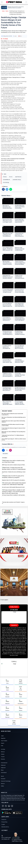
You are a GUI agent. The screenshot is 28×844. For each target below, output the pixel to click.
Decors (11, 176)
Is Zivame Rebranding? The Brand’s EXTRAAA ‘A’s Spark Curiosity (8, 291)
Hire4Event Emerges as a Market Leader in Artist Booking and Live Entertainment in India (8, 333)
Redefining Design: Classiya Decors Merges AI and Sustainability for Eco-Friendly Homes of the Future (17, 13)
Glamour (3, 751)
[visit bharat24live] (14, 552)
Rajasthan (3, 738)
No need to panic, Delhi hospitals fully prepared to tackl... (13, 487)
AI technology (6, 182)
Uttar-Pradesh (4, 740)
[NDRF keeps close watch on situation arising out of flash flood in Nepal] (14, 461)
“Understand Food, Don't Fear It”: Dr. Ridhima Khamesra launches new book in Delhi (19, 235)
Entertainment (4, 762)
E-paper (3, 824)
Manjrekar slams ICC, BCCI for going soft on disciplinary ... (14, 480)
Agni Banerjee (18, 176)
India (2, 745)
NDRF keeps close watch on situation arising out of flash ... (14, 464)
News (7, 11)
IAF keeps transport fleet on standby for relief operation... (14, 495)
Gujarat (2, 743)
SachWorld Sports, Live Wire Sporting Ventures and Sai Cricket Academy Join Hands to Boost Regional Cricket (20, 389)
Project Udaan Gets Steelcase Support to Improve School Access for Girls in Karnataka (19, 221)
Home (3, 11)
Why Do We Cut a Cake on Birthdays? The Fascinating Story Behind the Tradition (7, 235)
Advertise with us (5, 826)
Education (3, 778)
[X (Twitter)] (6, 450)
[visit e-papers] (4, 601)
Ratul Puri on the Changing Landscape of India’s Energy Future (19, 249)
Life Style (3, 749)
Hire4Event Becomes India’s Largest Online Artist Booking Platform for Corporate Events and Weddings (20, 207)
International (3, 772)
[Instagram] (10, 450)
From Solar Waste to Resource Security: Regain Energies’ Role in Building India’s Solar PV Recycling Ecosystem (8, 305)
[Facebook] (3, 450)
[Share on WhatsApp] (10, 189)
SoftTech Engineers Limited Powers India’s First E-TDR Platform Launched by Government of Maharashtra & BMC (20, 319)
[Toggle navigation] (2, 2)
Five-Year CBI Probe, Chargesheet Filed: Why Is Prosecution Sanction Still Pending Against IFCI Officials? (20, 347)
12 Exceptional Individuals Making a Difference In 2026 (19, 361)
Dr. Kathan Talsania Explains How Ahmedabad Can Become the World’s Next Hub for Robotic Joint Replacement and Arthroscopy (8, 347)
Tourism (3, 756)
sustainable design (17, 179)
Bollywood (3, 765)
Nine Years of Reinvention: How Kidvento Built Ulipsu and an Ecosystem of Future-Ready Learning (8, 207)
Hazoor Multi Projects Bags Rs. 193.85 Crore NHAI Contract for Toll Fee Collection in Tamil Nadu (8, 249)
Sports (2, 776)
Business (3, 759)
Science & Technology (5, 781)
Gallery (2, 786)
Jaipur (2, 735)
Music (2, 770)
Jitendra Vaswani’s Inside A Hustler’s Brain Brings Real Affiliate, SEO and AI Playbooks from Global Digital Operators (20, 263)
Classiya (5, 176)
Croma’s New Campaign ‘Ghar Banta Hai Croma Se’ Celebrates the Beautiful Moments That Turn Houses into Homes (20, 375)
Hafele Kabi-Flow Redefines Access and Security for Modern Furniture (8, 277)
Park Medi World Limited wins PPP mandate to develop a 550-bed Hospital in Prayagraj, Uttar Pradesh (20, 333)
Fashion (2, 754)
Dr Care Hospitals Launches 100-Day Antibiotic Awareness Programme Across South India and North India (20, 403)
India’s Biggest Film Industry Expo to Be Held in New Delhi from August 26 (20, 305)
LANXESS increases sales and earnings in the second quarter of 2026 (7, 375)
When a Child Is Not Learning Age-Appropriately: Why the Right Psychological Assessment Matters (8, 403)
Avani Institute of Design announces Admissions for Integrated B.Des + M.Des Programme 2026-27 (7, 319)
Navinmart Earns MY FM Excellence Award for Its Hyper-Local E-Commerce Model (7, 221)
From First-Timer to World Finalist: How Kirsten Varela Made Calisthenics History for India (19, 291)
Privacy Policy (4, 822)
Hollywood (3, 767)
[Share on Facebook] (3, 189)
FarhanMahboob (6, 179)
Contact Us (3, 819)
